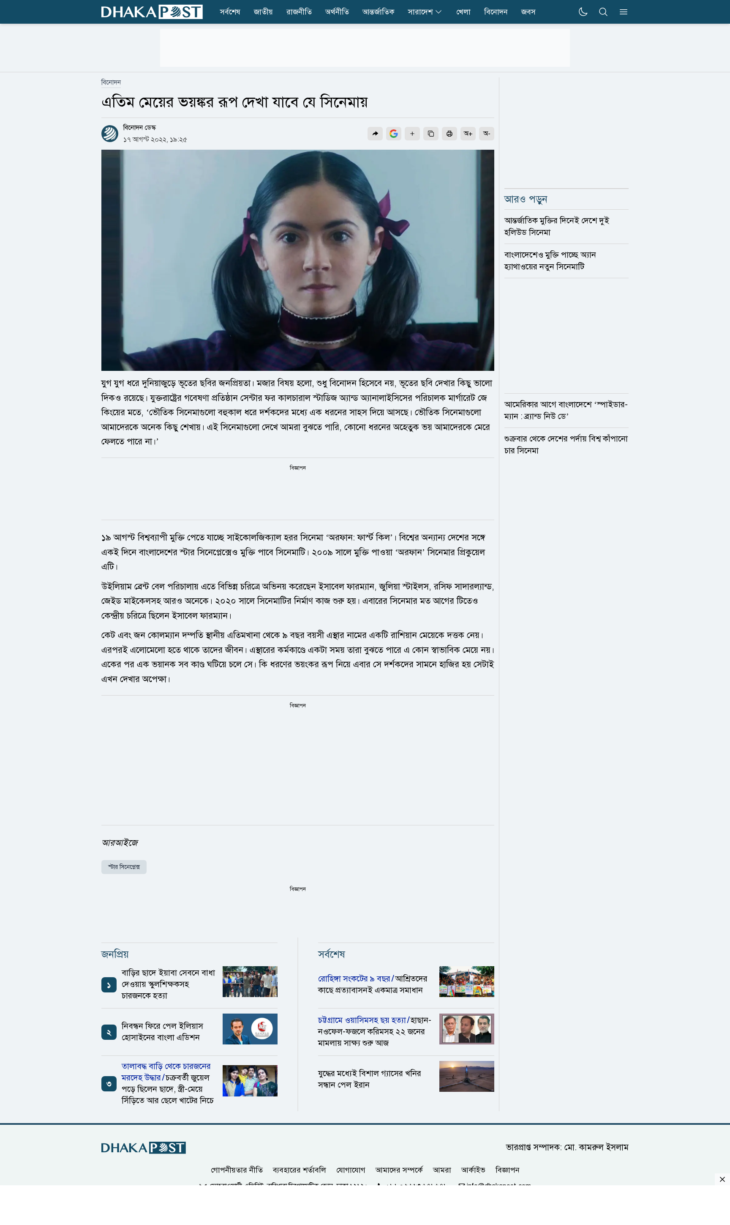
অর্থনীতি (337, 11)
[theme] (583, 12)
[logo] (152, 12)
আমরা (442, 1170)
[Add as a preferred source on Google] (393, 133)
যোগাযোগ (350, 1170)
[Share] (375, 133)
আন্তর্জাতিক (378, 11)
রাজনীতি (299, 11)
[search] (603, 12)
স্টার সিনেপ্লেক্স (124, 867)
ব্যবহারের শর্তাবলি (299, 1170)
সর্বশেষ (230, 11)
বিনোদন (496, 11)
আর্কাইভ (473, 1170)
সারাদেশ (420, 11)
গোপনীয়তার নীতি (237, 1170)
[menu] (621, 12)
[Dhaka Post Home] (143, 1148)
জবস (528, 11)
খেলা (463, 11)
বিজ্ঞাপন (508, 1170)
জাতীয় (263, 11)
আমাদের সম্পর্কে (399, 1170)
